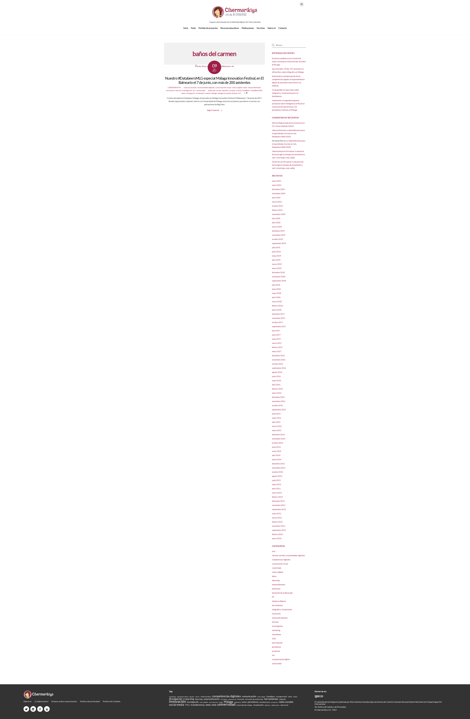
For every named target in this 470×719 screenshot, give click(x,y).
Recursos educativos (229, 28)
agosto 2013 (277, 476)
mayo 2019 (276, 256)
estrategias (224, 699)
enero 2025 (276, 185)
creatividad (276, 568)
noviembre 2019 (278, 235)
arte (273, 551)
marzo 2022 (277, 202)
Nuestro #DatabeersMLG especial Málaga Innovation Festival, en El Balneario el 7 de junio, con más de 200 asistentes (214, 80)
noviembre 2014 (278, 439)
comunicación (249, 696)
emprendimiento (254, 87)
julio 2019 (276, 247)
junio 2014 (276, 447)
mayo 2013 (276, 484)
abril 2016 (276, 385)
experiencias (232, 699)
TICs (187, 705)
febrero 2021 (277, 210)
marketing (276, 630)
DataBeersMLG (257, 90)
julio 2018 (276, 285)
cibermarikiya (174, 88)
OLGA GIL (276, 162)
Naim (274, 123)
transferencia (198, 705)
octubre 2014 (277, 443)
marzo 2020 (277, 227)
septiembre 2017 (279, 326)
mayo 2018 (276, 293)
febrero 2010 (277, 534)
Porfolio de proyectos (208, 28)
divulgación (190, 93)
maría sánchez (213, 702)
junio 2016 (276, 376)
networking (237, 702)
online (244, 702)
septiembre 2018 (279, 281)
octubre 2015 (277, 405)
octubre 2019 (277, 239)
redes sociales (286, 702)
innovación (170, 90)
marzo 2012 (277, 518)
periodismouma (264, 702)
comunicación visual (223, 87)
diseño (295, 697)
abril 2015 (276, 422)
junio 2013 (276, 480)
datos (245, 87)
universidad (200, 90)
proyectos (276, 651)
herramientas (277, 605)
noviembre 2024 (278, 193)
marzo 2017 (277, 343)
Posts (193, 28)
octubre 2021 (277, 206)
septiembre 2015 (279, 409)
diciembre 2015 (278, 397)
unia (214, 705)
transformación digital (281, 659)
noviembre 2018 (278, 276)
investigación (187, 90)
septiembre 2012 (279, 509)
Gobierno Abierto (279, 601)
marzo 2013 (277, 493)
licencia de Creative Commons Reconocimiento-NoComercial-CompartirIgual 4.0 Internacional (378, 703)
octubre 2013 (277, 472)
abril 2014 (276, 455)
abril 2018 (276, 297)
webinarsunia (275, 705)
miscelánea (276, 634)
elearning (276, 580)
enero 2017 (276, 351)
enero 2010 (276, 538)
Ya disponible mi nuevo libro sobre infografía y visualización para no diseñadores (285, 93)
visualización (258, 705)
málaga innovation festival (227, 93)
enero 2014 (276, 459)
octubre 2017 (277, 322)
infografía (282, 699)
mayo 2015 (276, 418)
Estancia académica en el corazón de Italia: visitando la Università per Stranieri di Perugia (289, 61)
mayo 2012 (276, 513)
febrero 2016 (277, 389)
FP (273, 597)
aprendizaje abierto (182, 696)
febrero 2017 (277, 347)
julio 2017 (276, 330)
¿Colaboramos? (41, 701)
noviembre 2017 (278, 318)
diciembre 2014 (278, 434)
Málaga (214, 93)
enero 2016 (276, 393)
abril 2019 (276, 260)
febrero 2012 (277, 522)
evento (208, 93)
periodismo (276, 647)
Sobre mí (272, 28)
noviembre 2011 (278, 526)
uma (208, 705)
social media (176, 705)
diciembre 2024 (278, 189)
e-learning (188, 699)
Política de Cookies (111, 701)
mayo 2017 (276, 339)
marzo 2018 (277, 301)
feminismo (276, 589)
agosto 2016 (277, 372)
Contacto (282, 28)
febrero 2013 (277, 497)
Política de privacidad (90, 701)
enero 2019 (276, 268)
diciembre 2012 (278, 501)
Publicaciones (248, 28)
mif (239, 93)
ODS (274, 638)
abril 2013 (276, 488)
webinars (267, 705)
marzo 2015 (277, 426)
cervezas (232, 90)
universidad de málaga (244, 705)
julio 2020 (276, 218)
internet (178, 90)
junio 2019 (276, 252)
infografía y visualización (282, 609)
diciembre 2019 (278, 231)
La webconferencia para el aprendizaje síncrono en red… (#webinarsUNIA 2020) (288, 133)
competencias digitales (281, 559)
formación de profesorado (282, 593)
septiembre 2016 (279, 368)
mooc (221, 702)
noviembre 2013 (278, 468)
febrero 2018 (277, 306)
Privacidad (341, 707)
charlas (239, 90)
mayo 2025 (276, 181)
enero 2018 (276, 310)
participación (277, 643)
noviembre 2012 (278, 505)
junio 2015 (276, 414)
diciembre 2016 (278, 355)
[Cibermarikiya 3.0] (235, 17)
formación (240, 699)
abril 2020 (276, 222)
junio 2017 (276, 335)
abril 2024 (276, 197)
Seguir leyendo (213, 110)
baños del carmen (214, 90)
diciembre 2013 (278, 464)
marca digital (204, 702)
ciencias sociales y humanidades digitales (199, 87)
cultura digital (237, 87)
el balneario (200, 93)
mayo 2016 (276, 380)
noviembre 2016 (278, 360)
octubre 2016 (277, 364)
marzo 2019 (277, 264)
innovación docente (280, 618)
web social (284, 705)
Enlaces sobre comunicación (64, 701)
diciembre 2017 (278, 314)
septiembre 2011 (279, 530)
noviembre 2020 (278, 214)
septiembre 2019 (279, 243)
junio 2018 (276, 289)
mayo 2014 (276, 451)
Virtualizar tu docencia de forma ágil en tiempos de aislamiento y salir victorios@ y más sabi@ (288, 154)
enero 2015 (276, 430)
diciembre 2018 (278, 272)
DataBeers (246, 90)
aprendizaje (172, 696)
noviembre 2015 (278, 401)
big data (225, 90)
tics (194, 90)
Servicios (261, 28)
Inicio (185, 28)
